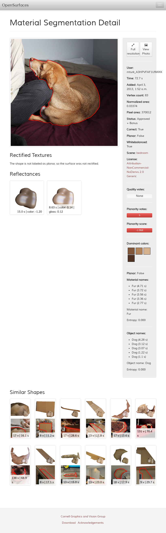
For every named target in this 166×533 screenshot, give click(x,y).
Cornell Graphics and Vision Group (83, 516)
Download (69, 522)
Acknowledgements (91, 522)
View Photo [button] (146, 51)
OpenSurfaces (15, 5)
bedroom (142, 153)
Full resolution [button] (133, 51)
